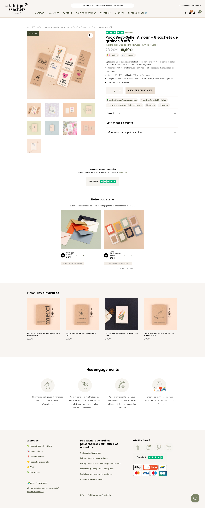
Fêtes (36, 27)
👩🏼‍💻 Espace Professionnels (37, 483)
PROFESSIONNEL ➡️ (137, 13)
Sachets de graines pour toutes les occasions (55, 27)
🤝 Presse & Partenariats (38, 462)
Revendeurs (196, 5)
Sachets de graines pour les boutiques (96, 474)
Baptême (68, 13)
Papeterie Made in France (91, 479)
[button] (90, 35)
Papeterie (105, 13)
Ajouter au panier (140, 90)
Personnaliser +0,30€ (124, 268)
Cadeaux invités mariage (90, 453)
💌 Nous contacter (35, 451)
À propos (119, 13)
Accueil (30, 27)
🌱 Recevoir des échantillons (39, 446)
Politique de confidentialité (99, 495)
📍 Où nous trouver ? (36, 456)
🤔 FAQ (30, 467)
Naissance (53, 13)
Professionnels (184, 5)
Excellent (129, 32)
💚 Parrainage (33, 472)
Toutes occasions (86, 13)
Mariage (39, 13)
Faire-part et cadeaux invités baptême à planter (100, 463)
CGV (82, 495)
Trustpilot (122, 172)
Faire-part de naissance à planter (94, 458)
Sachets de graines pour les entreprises (97, 468)
